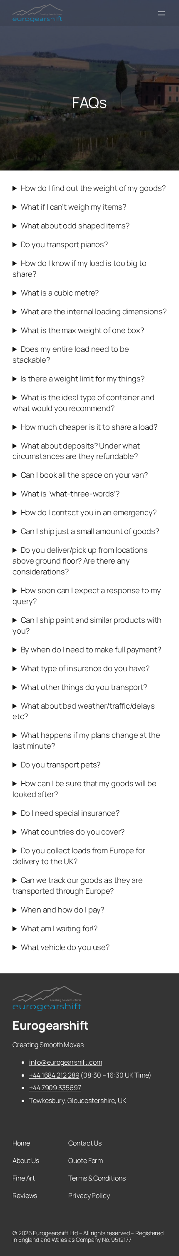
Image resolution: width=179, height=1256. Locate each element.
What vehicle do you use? (65, 947)
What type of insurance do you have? (85, 668)
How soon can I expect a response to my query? (86, 596)
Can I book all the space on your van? (84, 475)
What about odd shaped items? (75, 226)
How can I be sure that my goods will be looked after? (84, 789)
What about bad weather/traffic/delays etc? (83, 711)
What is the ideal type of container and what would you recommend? (83, 403)
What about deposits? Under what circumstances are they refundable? (75, 451)
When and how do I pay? (62, 910)
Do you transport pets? (61, 765)
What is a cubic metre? (60, 293)
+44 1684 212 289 (54, 1075)
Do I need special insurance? (70, 813)
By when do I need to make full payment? (91, 649)
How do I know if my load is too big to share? (79, 268)
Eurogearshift (50, 1025)
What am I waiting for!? (59, 928)
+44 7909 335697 (55, 1087)
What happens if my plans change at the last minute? (86, 740)
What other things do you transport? (84, 687)
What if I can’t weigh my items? (73, 207)
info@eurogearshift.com (65, 1062)
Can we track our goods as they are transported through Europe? (77, 885)
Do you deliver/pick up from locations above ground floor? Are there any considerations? (80, 561)
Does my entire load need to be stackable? (70, 354)
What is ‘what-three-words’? (70, 494)
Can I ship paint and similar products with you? (87, 625)
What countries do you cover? (72, 832)
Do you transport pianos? (64, 244)
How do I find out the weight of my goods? (93, 188)
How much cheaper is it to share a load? (89, 427)
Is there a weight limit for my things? (82, 379)
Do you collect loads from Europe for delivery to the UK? (78, 856)
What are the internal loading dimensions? (94, 311)
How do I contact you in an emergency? (89, 512)
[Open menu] (162, 13)
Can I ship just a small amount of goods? (90, 531)
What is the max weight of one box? (82, 330)
